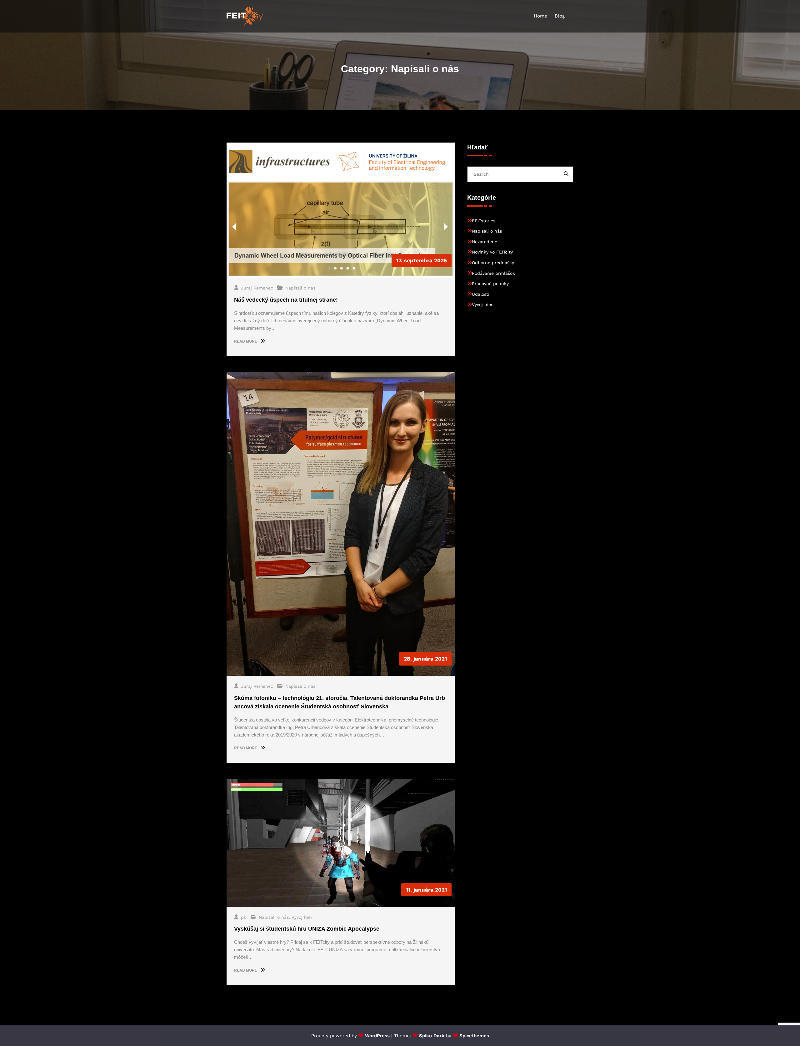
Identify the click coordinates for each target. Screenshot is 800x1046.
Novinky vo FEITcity (492, 251)
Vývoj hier (302, 917)
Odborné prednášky (493, 262)
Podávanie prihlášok (493, 273)
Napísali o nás (300, 287)
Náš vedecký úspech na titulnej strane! (286, 300)
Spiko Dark (431, 1035)
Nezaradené (484, 241)
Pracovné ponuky (490, 283)
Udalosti (480, 294)
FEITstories (483, 220)
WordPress (377, 1035)
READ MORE (246, 341)
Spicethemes (474, 1035)
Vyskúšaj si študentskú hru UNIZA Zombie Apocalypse (306, 929)
